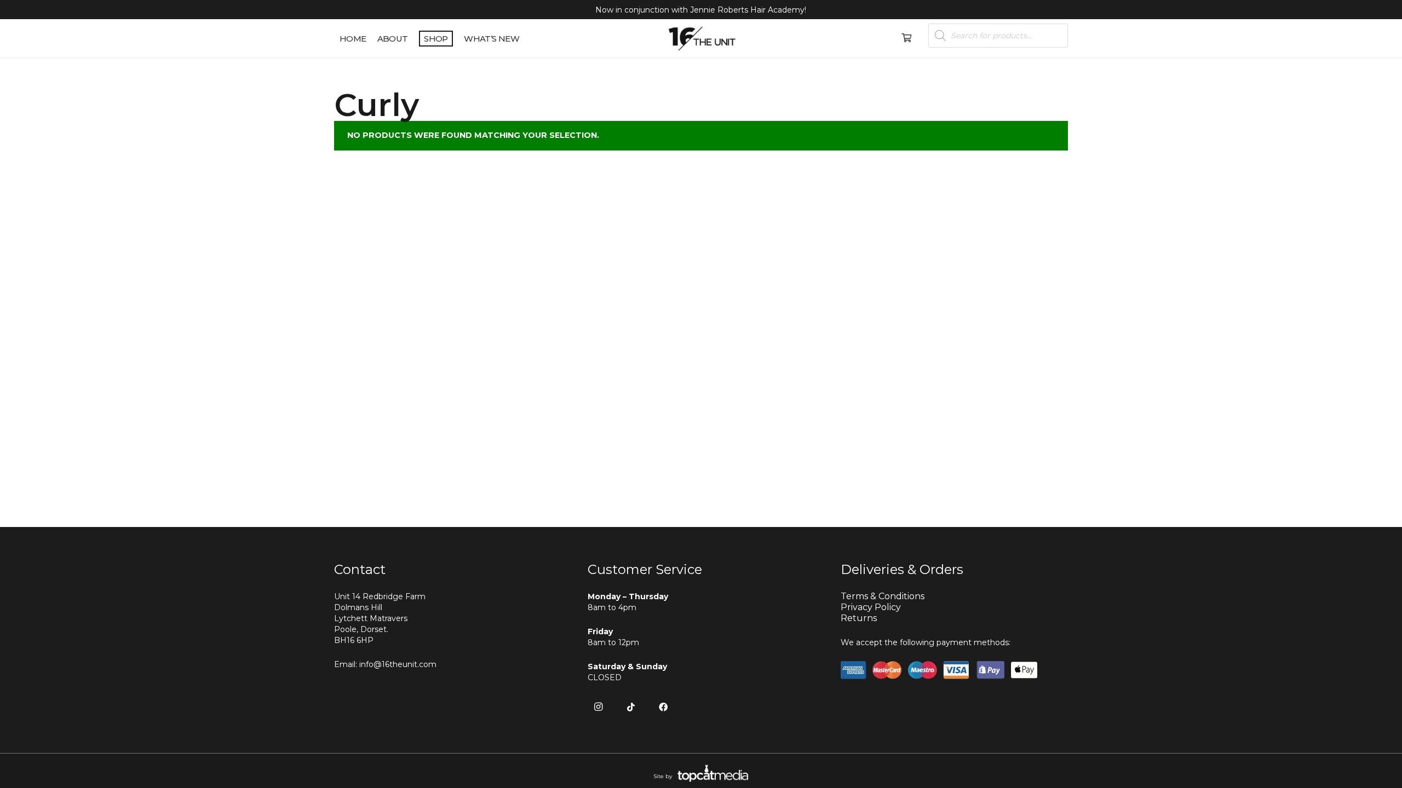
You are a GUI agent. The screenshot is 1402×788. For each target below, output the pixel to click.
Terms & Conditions (882, 596)
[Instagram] (599, 707)
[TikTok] (631, 707)
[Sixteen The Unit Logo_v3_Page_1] (701, 38)
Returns (859, 618)
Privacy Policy (871, 607)
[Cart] (906, 38)
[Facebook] (663, 707)
